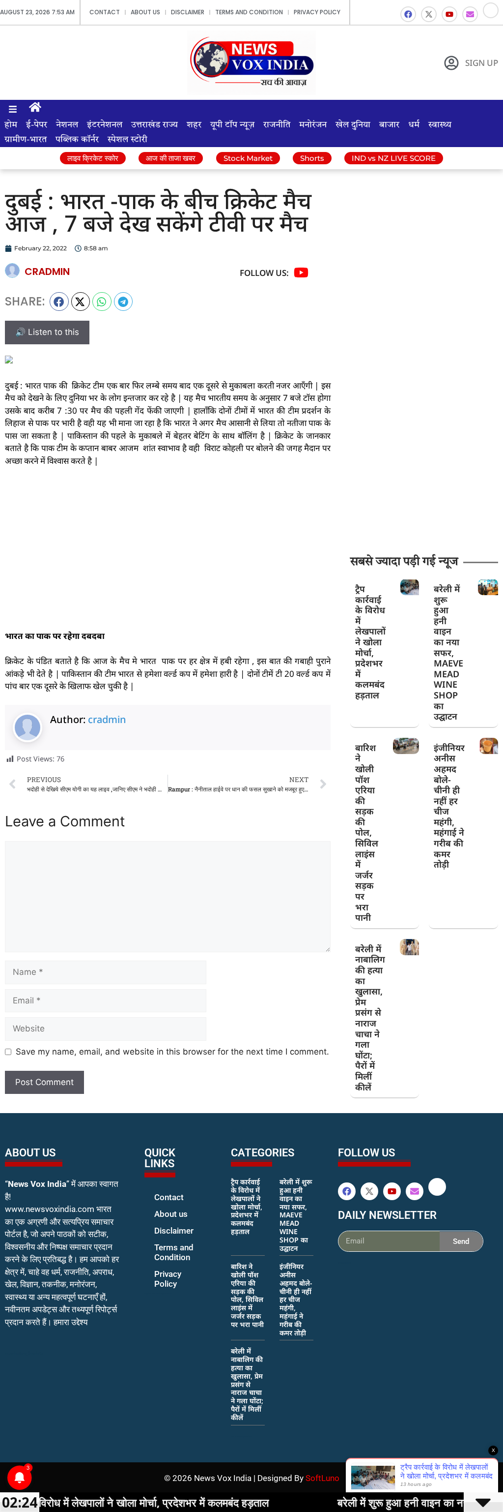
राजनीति (276, 125)
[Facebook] (408, 14)
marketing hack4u (25, 1353)
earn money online (241, 1436)
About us (145, 12)
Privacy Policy (317, 12)
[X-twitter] (429, 14)
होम (10, 125)
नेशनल (67, 125)
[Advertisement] (168, 548)
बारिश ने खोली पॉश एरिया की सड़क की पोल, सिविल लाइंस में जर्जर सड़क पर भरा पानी (366, 833)
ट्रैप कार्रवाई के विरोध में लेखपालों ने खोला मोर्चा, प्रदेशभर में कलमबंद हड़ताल (370, 642)
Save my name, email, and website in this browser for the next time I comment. (172, 1052)
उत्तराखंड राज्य (154, 125)
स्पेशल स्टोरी (127, 139)
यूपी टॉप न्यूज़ (232, 125)
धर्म (413, 125)
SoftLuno (322, 1478)
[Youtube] (449, 14)
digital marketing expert (158, 1293)
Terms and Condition (249, 12)
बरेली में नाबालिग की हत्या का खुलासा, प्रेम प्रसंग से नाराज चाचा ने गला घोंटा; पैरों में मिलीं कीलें (370, 1018)
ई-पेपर (36, 125)
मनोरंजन (313, 125)
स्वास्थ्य (439, 125)
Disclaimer (187, 12)
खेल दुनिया (352, 125)
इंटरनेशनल (104, 125)
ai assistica (344, 1262)
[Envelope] (470, 14)
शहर (194, 125)
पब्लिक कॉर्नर (77, 139)
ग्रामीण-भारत (25, 139)
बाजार (389, 125)
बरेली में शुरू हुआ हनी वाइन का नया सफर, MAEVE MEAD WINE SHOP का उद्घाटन (448, 652)
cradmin (107, 719)
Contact (104, 12)
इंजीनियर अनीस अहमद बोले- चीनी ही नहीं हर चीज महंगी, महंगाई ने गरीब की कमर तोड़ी (449, 806)
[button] (59, 301)
